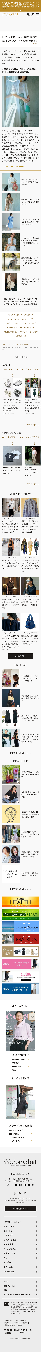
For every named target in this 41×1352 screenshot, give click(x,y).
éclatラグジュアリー (12, 1222)
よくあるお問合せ (19, 1320)
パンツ (20, 437)
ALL (4, 437)
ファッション (7, 369)
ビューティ (19, 369)
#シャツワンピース (15, 315)
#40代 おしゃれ (20, 336)
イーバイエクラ (15, 1141)
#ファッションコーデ (14, 328)
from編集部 (9, 1272)
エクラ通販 (8, 1267)
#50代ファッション (12, 323)
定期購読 (16, 1063)
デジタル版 (16, 1067)
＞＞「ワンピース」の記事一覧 (13, 166)
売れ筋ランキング (15, 1131)
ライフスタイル (32, 369)
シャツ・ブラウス (32, 437)
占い (6, 1258)
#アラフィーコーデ (28, 323)
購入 (14, 1070)
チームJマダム (10, 1249)
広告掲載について (8, 1320)
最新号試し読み (18, 1060)
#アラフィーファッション (29, 332)
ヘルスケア (8, 1235)
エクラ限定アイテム (16, 1137)
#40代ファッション (11, 332)
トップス (11, 437)
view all (32, 425)
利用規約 (24, 1323)
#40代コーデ (29, 328)
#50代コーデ (27, 319)
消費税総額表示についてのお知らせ (13, 1325)
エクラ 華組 (9, 1244)
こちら (18, 1313)
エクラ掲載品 (14, 1134)
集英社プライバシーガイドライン (12, 1323)
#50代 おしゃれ (14, 319)
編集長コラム (9, 1253)
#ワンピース (28, 315)
